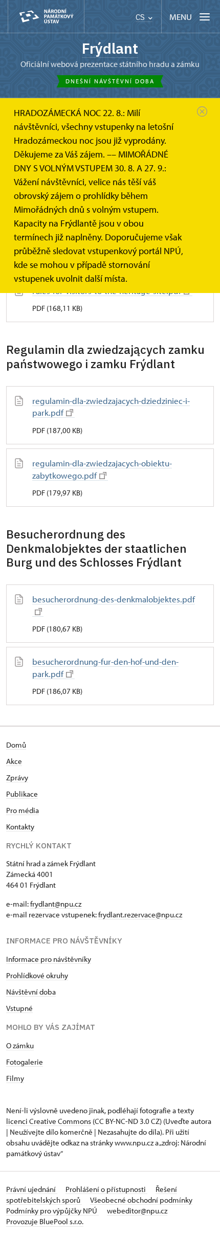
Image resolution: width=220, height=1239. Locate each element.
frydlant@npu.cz (55, 904)
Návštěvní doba (31, 992)
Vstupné (19, 1008)
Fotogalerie (24, 1062)
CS (141, 17)
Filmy (15, 1078)
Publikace (22, 794)
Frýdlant (110, 48)
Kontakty (20, 826)
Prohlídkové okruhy (37, 975)
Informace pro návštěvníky (48, 959)
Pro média (22, 810)
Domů (16, 745)
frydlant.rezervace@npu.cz (140, 914)
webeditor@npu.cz (137, 1210)
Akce (14, 761)
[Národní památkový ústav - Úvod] (46, 16)
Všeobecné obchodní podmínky (141, 1200)
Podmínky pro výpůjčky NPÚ (52, 1210)
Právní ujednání (31, 1189)
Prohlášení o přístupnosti (106, 1189)
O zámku (20, 1045)
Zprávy (17, 777)
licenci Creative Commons (48, 1121)
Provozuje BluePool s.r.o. (44, 1221)
